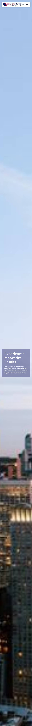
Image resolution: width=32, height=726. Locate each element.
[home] (13, 4)
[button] (27, 4)
